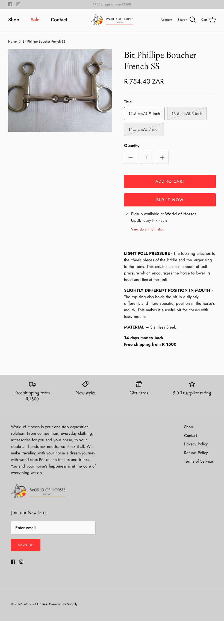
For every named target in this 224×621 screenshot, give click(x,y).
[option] (60, 90)
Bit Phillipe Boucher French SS (44, 41)
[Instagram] (18, 4)
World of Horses (35, 604)
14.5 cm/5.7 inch (144, 129)
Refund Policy (196, 453)
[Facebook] (10, 4)
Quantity (131, 146)
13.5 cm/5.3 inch (187, 114)
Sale (35, 19)
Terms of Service (198, 461)
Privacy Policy (196, 444)
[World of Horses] (112, 19)
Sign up (25, 545)
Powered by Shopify (63, 604)
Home (12, 41)
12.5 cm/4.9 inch (144, 114)
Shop (13, 19)
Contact (59, 19)
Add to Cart (169, 181)
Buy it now (170, 200)
